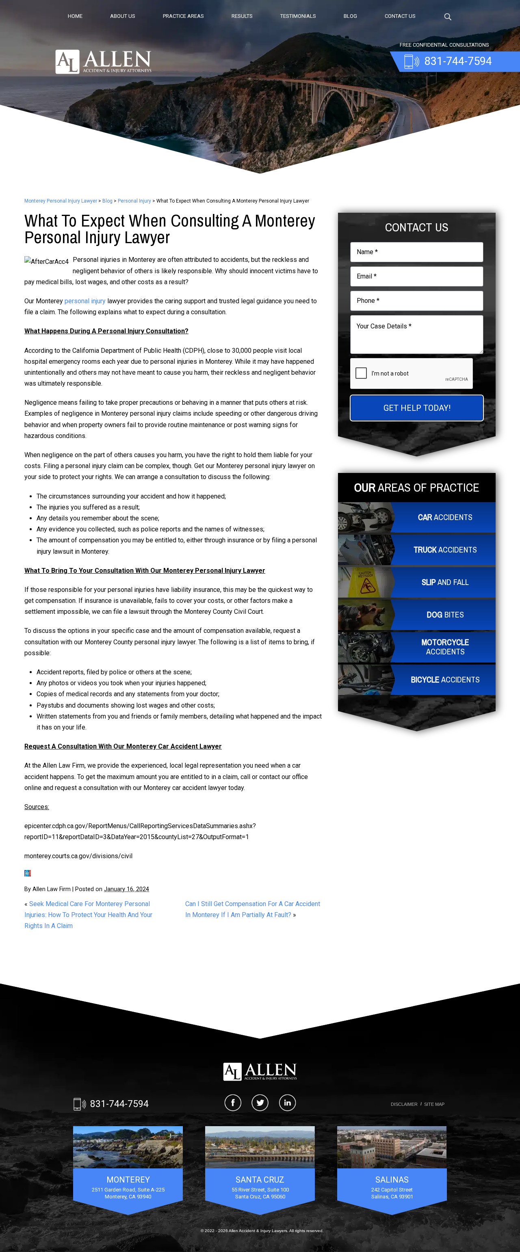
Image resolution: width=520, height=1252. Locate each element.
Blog (350, 16)
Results (242, 16)
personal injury (85, 301)
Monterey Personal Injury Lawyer (60, 201)
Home (75, 16)
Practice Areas (183, 16)
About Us (122, 16)
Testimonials (298, 16)
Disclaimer (404, 1104)
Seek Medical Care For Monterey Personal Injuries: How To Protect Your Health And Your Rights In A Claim (88, 915)
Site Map (434, 1104)
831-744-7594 (119, 1104)
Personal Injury (134, 201)
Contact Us (400, 16)
